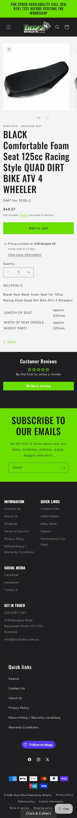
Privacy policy (64, 794)
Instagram (11, 582)
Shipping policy (43, 808)
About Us (11, 516)
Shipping (24, 215)
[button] (8, 27)
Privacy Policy (14, 539)
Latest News (50, 516)
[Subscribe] (63, 468)
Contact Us (12, 509)
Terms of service (19, 808)
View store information (24, 255)
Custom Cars (50, 509)
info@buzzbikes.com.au (21, 639)
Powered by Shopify (40, 795)
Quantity (9, 263)
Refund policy (26, 801)
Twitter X (11, 590)
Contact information (51, 801)
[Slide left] (29, 118)
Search (46, 531)
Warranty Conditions (23, 727)
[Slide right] (48, 118)
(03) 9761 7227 (15, 613)
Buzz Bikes (20, 795)
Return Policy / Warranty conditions (35, 718)
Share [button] (11, 342)
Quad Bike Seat (31, 126)
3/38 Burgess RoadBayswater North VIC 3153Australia (23, 626)
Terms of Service (16, 531)
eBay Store (49, 524)
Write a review (38, 386)
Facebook (11, 575)
